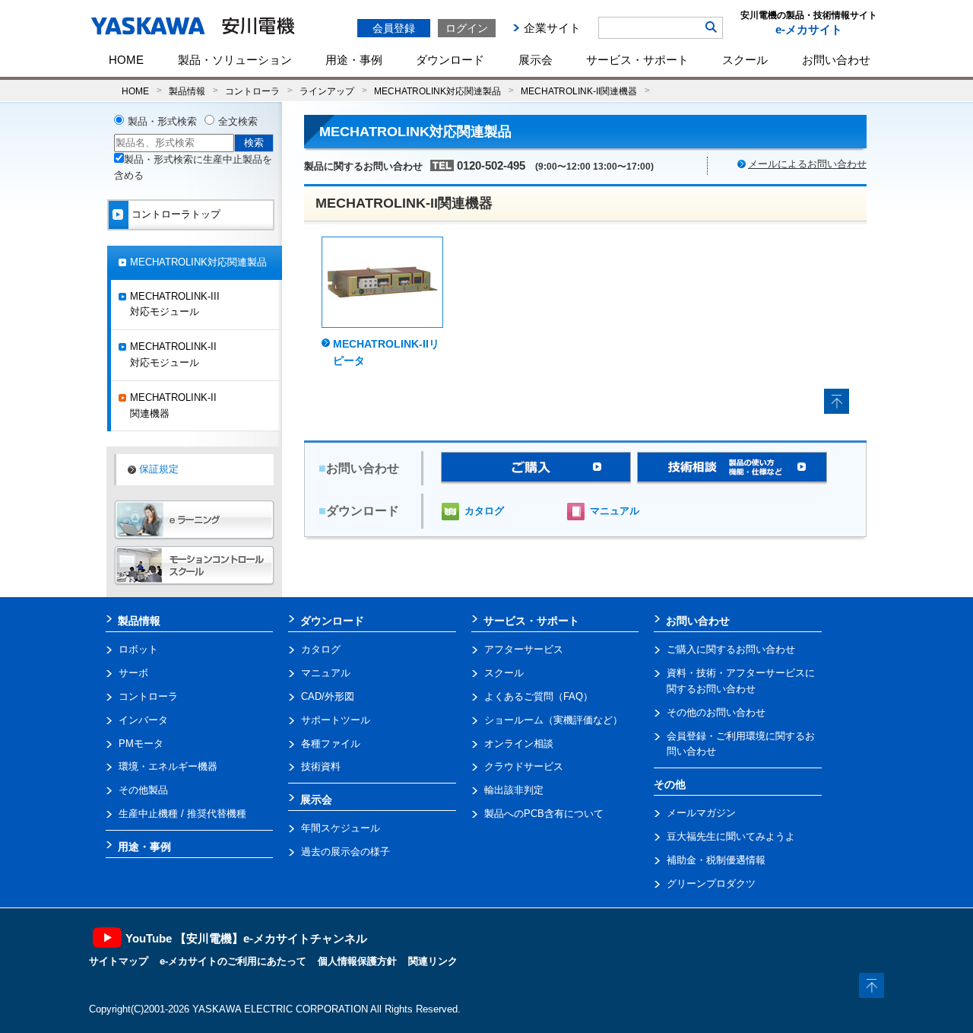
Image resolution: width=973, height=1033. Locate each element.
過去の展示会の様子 (345, 851)
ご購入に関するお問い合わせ (731, 649)
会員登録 (393, 28)
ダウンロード (450, 59)
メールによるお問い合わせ (807, 164)
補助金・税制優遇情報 (716, 860)
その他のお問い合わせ (716, 712)
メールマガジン (701, 812)
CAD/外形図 (327, 696)
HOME (126, 59)
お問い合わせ (836, 59)
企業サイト (552, 27)
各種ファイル (330, 743)
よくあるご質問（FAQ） (538, 696)
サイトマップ (118, 961)
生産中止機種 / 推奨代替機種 (182, 813)
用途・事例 (353, 59)
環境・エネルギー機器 (168, 766)
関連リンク (433, 961)
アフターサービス (523, 649)
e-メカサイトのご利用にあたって (233, 961)
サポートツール (335, 720)
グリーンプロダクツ (711, 883)
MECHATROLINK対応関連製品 (437, 91)
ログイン (466, 28)
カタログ (484, 510)
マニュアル (614, 510)
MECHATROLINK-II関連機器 (579, 91)
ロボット (138, 649)
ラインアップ (327, 91)
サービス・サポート (637, 59)
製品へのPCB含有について (544, 813)
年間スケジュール (340, 828)
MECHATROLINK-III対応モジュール (175, 304)
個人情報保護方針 (357, 961)
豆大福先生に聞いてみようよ (731, 836)
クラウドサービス (523, 766)
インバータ (143, 720)
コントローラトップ (176, 214)
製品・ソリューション (235, 59)
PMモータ (141, 743)
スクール (745, 59)
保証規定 (159, 469)
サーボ (133, 673)
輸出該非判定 (514, 790)
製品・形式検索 (162, 121)
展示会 (535, 59)
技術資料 (321, 766)
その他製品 (143, 790)
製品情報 (187, 91)
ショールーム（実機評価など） (553, 720)
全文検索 (238, 121)
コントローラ (252, 91)
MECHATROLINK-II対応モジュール (173, 354)
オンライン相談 (518, 743)
